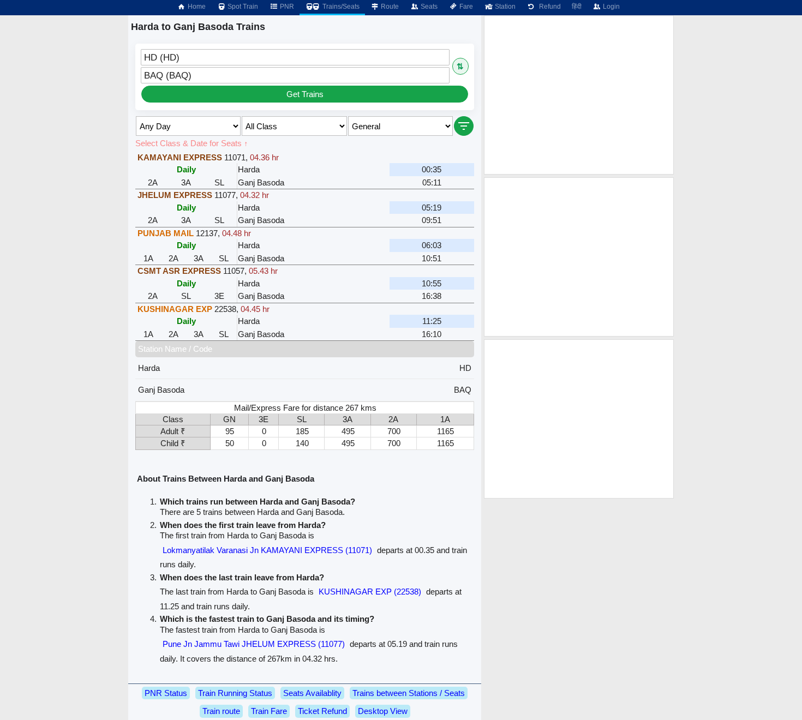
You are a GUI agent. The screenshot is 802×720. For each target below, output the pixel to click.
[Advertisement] (579, 95)
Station (504, 6)
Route (389, 6)
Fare (465, 6)
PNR (286, 6)
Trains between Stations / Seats (408, 693)
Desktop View (383, 711)
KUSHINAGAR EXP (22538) (370, 591)
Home (196, 6)
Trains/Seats (340, 6)
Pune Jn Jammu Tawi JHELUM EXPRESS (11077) (254, 644)
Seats (428, 6)
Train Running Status (235, 693)
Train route (221, 711)
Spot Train (242, 6)
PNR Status (166, 693)
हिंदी (577, 6)
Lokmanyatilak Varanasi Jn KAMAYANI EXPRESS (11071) (267, 550)
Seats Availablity (312, 693)
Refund (548, 6)
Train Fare (269, 711)
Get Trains (305, 94)
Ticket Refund (322, 711)
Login (610, 6)
